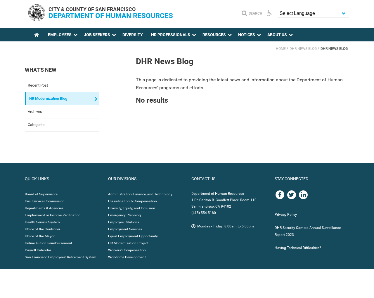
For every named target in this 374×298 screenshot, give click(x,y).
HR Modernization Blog (48, 98)
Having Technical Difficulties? (298, 248)
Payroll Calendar (38, 250)
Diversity (132, 34)
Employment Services (125, 229)
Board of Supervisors (41, 194)
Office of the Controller (42, 229)
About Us (277, 34)
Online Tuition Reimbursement (48, 243)
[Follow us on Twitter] (291, 194)
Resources (214, 34)
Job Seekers (97, 34)
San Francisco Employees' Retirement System (60, 257)
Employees (60, 34)
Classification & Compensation (132, 201)
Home (281, 49)
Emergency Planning (124, 215)
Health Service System (42, 222)
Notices (246, 34)
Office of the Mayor (40, 236)
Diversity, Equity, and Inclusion (131, 208)
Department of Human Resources (111, 16)
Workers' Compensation (127, 250)
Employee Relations (123, 222)
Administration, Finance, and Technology (140, 194)
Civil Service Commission (45, 201)
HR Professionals (170, 34)
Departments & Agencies (44, 208)
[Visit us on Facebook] (280, 194)
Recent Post (38, 85)
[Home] (36, 19)
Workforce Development (127, 257)
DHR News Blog (303, 49)
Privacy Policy (286, 215)
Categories (37, 124)
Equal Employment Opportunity (133, 236)
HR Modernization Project (128, 243)
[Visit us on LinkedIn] (303, 194)
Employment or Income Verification (53, 215)
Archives (35, 111)
